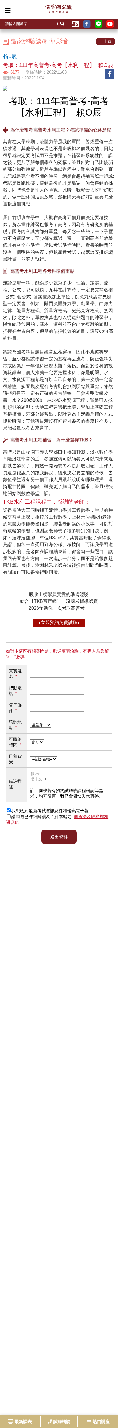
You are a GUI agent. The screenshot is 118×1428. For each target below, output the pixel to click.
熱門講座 (101, 1421)
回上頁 (105, 41)
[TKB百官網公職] (58, 10)
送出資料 (59, 836)
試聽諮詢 (61, 1421)
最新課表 (23, 1421)
